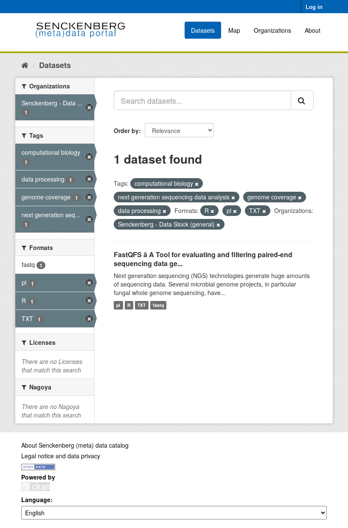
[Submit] (302, 100)
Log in (314, 7)
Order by (126, 130)
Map (234, 30)
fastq (158, 305)
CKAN (35, 486)
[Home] (24, 64)
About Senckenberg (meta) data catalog (75, 445)
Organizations (272, 30)
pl (118, 305)
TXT (142, 305)
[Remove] (197, 183)
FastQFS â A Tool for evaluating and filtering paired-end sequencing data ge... (203, 259)
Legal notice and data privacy (60, 455)
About (312, 30)
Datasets (203, 30)
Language (36, 499)
